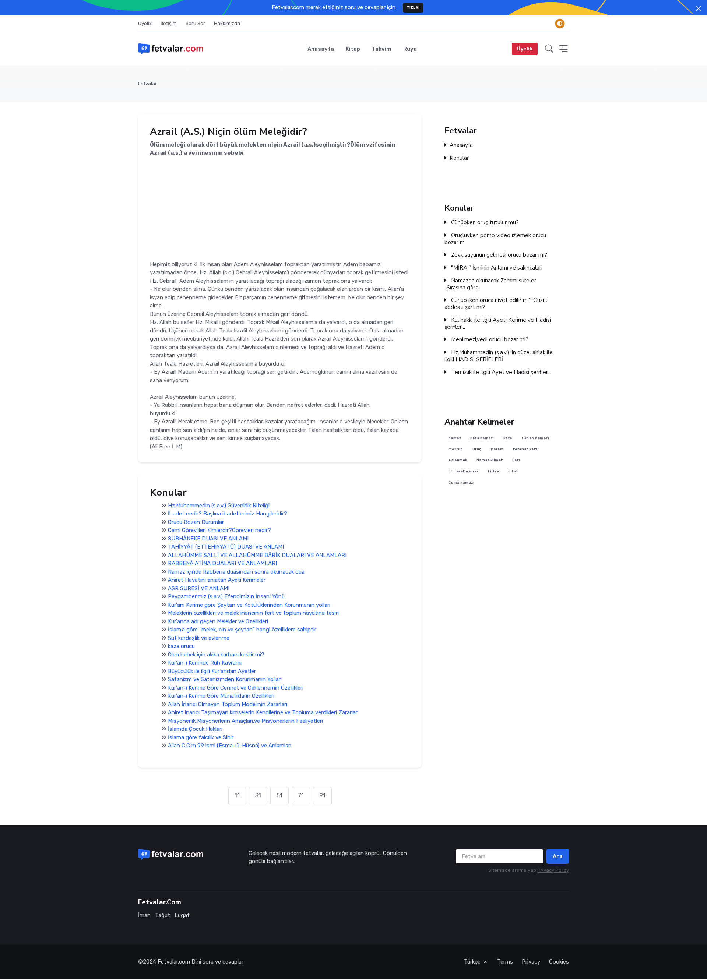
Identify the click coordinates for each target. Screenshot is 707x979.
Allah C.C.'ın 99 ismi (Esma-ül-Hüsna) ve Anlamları (229, 745)
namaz (455, 438)
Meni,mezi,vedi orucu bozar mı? (489, 339)
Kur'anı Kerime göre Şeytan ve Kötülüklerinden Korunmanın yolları (249, 605)
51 (279, 795)
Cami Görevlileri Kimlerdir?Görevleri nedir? (219, 530)
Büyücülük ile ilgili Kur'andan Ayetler (212, 671)
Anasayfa (320, 49)
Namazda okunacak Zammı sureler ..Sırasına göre (490, 284)
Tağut (162, 915)
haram (497, 449)
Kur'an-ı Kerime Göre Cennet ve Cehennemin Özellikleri (235, 687)
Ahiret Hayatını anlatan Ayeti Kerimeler (216, 580)
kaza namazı (482, 438)
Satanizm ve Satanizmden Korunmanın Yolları (225, 679)
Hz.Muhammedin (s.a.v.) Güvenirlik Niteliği (219, 505)
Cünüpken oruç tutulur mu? (484, 222)
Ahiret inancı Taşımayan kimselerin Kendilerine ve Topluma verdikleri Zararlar (263, 712)
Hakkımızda (227, 23)
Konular (459, 158)
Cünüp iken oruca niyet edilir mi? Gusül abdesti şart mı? (495, 304)
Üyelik (145, 23)
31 (258, 795)
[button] (549, 49)
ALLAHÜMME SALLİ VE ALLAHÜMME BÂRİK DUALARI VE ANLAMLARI (257, 555)
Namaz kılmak (489, 460)
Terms (505, 961)
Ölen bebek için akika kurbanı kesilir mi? (216, 654)
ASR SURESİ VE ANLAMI (198, 588)
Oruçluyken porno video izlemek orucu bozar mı (495, 239)
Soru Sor (195, 23)
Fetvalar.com (174, 961)
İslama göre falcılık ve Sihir (200, 737)
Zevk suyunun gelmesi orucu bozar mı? (498, 254)
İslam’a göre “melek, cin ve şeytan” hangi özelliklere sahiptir (242, 629)
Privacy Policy (553, 870)
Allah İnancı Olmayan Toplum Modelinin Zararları (227, 704)
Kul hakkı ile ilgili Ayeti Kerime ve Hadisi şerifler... (497, 324)
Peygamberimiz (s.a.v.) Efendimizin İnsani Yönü (226, 596)
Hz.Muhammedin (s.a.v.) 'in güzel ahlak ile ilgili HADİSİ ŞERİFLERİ (498, 356)
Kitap (353, 49)
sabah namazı (535, 438)
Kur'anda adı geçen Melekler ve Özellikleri (218, 621)
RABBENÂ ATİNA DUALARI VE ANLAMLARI (222, 563)
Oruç (477, 449)
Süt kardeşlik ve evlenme (198, 638)
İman (144, 915)
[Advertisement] (280, 208)
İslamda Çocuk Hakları (195, 729)
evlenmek (458, 460)
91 (322, 795)
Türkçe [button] (473, 961)
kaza (507, 438)
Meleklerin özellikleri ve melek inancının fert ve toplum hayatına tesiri (253, 613)
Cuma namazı (462, 482)
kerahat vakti (526, 449)
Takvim (381, 49)
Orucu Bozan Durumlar (196, 522)
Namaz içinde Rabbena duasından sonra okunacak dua (236, 571)
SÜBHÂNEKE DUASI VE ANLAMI (208, 538)
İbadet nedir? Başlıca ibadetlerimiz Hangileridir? (227, 513)
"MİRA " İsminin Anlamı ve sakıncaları (496, 267)
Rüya (410, 49)
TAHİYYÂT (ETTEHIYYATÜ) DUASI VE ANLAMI (226, 546)
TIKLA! (413, 8)
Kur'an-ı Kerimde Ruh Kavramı (205, 662)
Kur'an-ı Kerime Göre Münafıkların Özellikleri (221, 696)
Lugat (182, 915)
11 (237, 795)
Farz (516, 460)
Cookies (559, 961)
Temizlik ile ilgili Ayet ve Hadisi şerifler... (500, 372)
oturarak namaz (464, 471)
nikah (513, 471)
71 (301, 795)
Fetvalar (147, 84)
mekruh (456, 449)
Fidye (493, 471)
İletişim (169, 23)
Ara (558, 856)
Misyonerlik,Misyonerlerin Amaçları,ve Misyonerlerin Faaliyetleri (245, 721)
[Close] (698, 8)
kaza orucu (181, 646)
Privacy (531, 961)
